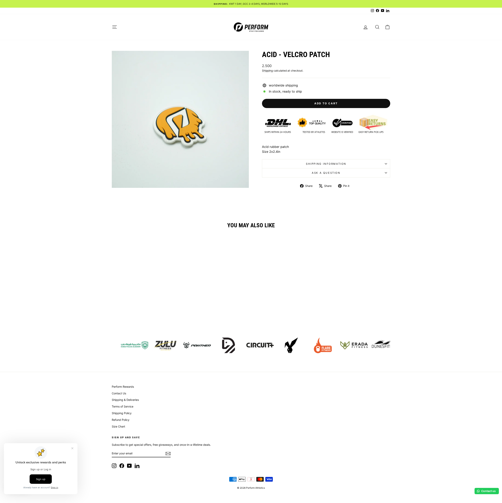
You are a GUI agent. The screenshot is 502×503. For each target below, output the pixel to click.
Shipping (267, 70)
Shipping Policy (122, 413)
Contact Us (119, 393)
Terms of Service (122, 406)
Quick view (145, 300)
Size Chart (118, 426)
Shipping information (326, 163)
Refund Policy (120, 419)
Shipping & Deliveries (125, 399)
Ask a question (326, 172)
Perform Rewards (123, 386)
